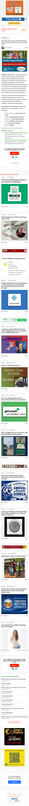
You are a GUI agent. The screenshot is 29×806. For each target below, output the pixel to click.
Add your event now (14, 722)
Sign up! (14, 153)
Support (24, 29)
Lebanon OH (4, 37)
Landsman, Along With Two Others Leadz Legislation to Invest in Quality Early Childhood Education (14, 330)
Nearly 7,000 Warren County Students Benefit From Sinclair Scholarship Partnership (14, 590)
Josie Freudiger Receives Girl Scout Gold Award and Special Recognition (14, 433)
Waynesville (3, 553)
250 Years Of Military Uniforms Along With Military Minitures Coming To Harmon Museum (14, 513)
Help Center (17, 796)
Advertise (14, 782)
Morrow (3, 473)
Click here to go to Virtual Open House (12, 128)
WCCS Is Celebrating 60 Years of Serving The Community (13, 181)
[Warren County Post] (13, 19)
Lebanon (3, 177)
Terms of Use (11, 802)
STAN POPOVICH (5, 650)
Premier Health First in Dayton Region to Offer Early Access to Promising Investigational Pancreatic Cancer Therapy (14, 285)
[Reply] (6, 167)
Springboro (3, 214)
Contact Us (11, 796)
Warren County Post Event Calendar (10, 676)
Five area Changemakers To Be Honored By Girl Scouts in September (13, 399)
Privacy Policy (18, 802)
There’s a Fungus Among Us (10, 365)
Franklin (3, 622)
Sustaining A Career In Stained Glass (13, 556)
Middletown (3, 280)
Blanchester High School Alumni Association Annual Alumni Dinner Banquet (13, 477)
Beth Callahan (8, 47)
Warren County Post (23, 650)
